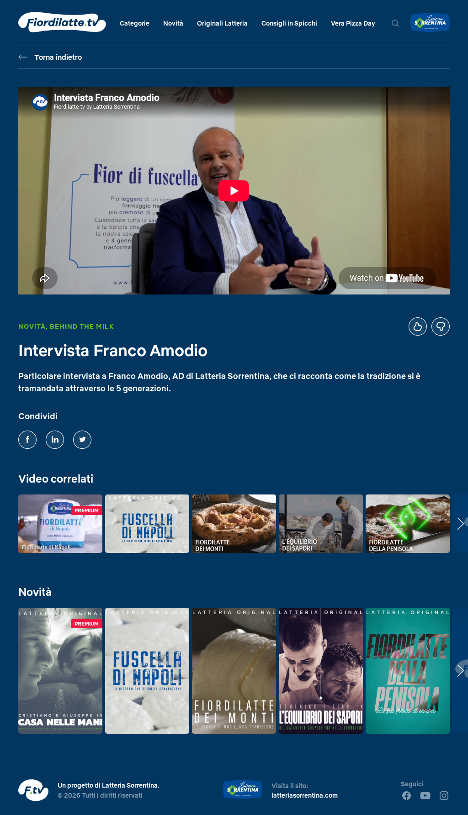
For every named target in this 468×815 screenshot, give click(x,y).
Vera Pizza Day (353, 23)
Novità (173, 23)
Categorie (134, 23)
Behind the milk (82, 326)
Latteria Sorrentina (130, 785)
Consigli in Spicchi (289, 23)
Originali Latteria (222, 23)
